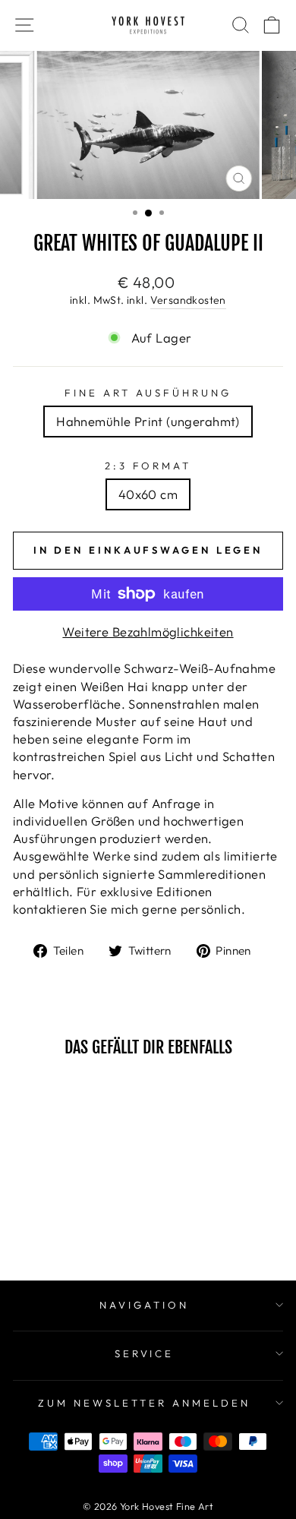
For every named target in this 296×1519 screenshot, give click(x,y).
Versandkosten (188, 300)
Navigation (144, 1305)
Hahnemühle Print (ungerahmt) (148, 421)
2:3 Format (148, 465)
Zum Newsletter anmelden (144, 1403)
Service (145, 1353)
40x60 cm (148, 494)
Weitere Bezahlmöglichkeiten (147, 631)
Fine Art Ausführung (148, 393)
